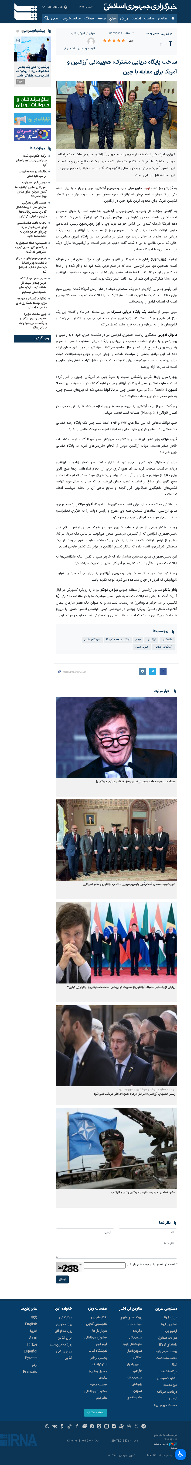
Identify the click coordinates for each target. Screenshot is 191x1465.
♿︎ (180, 1454)
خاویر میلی (142, 647)
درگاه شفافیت (168, 1371)
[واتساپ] (47, 1427)
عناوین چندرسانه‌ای (134, 1394)
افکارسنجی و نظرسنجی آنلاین (96, 1321)
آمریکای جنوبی (163, 647)
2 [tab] (28, 31)
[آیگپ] (106, 1427)
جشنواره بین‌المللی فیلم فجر (95, 1341)
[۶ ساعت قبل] (32, 49)
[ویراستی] (84, 1427)
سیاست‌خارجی (71, 19)
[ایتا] (99, 1427)
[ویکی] (54, 1427)
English (31, 1324)
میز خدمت (170, 1385)
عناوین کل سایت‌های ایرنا (132, 1341)
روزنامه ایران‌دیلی (61, 1345)
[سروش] (92, 1427)
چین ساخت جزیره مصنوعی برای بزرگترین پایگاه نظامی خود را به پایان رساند (33, 321)
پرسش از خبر (99, 1358)
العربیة (33, 1331)
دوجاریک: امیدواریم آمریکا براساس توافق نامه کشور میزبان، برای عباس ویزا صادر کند (31, 189)
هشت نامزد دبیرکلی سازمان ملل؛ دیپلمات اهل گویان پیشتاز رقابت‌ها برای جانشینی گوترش (31, 209)
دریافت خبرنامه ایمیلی (167, 1395)
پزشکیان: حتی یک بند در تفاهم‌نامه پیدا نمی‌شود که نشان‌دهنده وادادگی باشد (32, 71)
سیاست (149, 19)
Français (30, 1372)
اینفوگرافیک (99, 1364)
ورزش (124, 19)
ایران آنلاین (65, 1338)
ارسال (62, 1279)
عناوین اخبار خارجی (134, 1368)
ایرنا (139, 7)
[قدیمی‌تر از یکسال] (116, 737)
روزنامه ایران (64, 1324)
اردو (34, 1365)
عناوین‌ (162, 19)
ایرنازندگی (65, 1317)
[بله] (114, 1427)
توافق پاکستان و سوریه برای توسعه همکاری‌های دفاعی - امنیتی (31, 303)
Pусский (31, 1358)
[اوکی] (62, 1427)
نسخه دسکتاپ (95, 1412)
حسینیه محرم (98, 1385)
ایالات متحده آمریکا (118, 639)
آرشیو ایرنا (170, 1331)
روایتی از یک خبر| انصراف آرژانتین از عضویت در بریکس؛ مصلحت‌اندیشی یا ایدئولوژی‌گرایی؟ (121, 987)
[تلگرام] (144, 1427)
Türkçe (31, 1345)
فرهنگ (89, 19)
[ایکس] (136, 1427)
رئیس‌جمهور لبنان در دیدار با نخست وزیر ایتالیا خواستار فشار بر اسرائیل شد (31, 265)
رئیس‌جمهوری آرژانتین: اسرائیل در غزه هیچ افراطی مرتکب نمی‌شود (134, 1094)
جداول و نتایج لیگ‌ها (98, 1375)
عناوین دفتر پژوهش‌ (134, 1381)
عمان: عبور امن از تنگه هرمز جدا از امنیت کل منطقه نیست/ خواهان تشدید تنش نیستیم (33, 285)
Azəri (33, 1338)
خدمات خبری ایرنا (165, 1405)
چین (138, 639)
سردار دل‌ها (99, 1331)
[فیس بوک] (77, 1427)
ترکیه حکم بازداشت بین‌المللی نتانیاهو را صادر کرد (31, 160)
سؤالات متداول (167, 1338)
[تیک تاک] (69, 1427)
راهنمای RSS (168, 1345)
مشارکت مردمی (167, 1378)
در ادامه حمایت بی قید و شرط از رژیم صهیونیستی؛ (147, 1089)
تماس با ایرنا (169, 1324)
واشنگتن (167, 639)
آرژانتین (151, 639)
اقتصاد (136, 19)
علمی (54, 19)
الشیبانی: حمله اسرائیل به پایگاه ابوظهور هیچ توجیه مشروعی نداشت (31, 248)
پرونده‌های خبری (131, 1317)
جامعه (102, 19)
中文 (34, 1317)
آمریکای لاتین (78, 33)
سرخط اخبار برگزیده (134, 1328)
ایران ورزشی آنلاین (64, 1355)
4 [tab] (17, 31)
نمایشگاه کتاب (98, 1351)
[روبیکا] (129, 1427)
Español (30, 1351)
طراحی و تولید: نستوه (165, 1446)
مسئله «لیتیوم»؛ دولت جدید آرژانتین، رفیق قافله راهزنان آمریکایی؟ (135, 781)
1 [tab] (33, 31)
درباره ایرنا (170, 1317)
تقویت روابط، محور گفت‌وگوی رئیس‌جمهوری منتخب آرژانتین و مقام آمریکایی (129, 884)
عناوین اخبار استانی (134, 1354)
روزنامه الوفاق (63, 1331)
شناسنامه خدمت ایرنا (166, 1362)
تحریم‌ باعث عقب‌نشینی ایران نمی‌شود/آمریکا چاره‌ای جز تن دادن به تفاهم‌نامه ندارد (32, 229)
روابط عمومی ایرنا (166, 1351)
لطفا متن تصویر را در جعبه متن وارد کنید (151, 1264)
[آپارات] (121, 1427)
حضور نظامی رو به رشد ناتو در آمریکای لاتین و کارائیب (143, 1192)
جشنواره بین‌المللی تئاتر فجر (95, 1395)
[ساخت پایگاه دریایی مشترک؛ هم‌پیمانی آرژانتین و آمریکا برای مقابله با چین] (116, 115)
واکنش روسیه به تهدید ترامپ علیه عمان (33, 174)
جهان (112, 19)
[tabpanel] (32, 61)
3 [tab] (22, 31)
